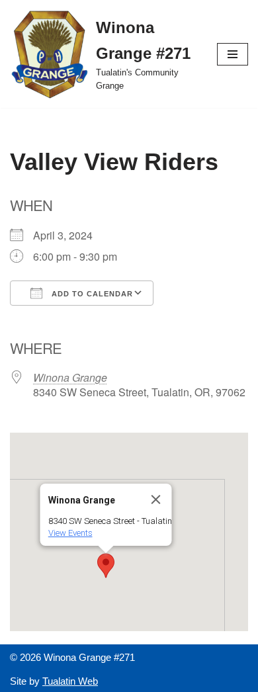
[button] (105, 565)
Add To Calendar (91, 294)
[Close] (156, 499)
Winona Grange (70, 377)
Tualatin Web (70, 681)
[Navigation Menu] (232, 54)
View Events (70, 533)
